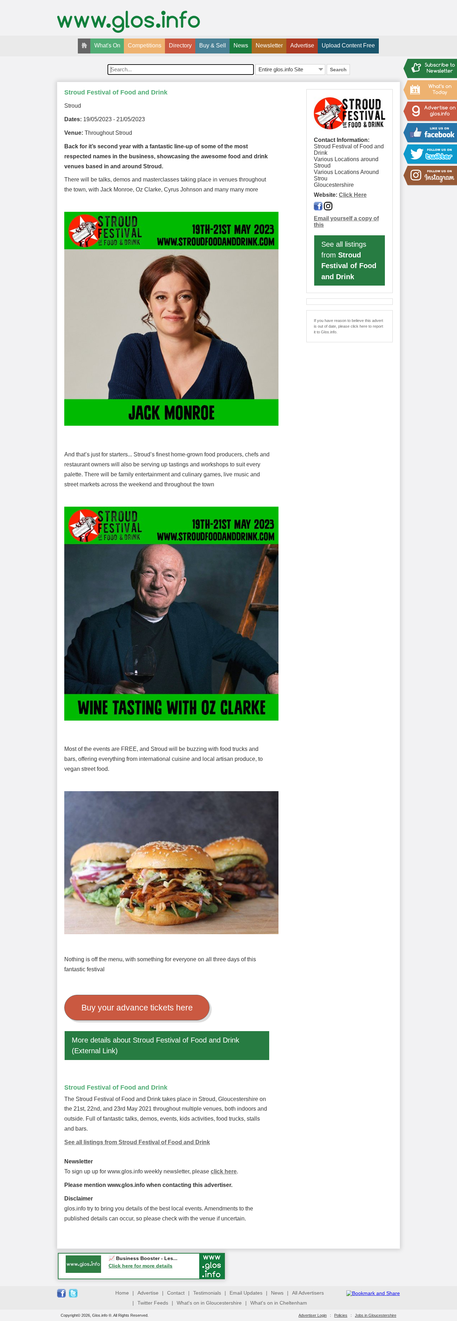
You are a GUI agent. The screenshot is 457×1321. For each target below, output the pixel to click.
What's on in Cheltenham (278, 1303)
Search (338, 69)
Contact (176, 1293)
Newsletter (269, 45)
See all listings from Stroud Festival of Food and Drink (137, 1142)
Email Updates (246, 1293)
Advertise (302, 45)
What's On (107, 45)
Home (122, 1293)
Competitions (144, 45)
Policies (340, 1315)
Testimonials (207, 1293)
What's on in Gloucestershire (209, 1303)
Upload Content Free (348, 45)
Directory (180, 45)
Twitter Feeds (152, 1303)
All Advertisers (308, 1293)
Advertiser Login (312, 1315)
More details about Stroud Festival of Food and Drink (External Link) (155, 1045)
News (240, 45)
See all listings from (348, 260)
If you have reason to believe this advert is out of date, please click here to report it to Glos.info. (348, 326)
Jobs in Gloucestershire (375, 1315)
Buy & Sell (212, 45)
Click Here (353, 195)
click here (224, 1171)
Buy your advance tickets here (137, 1007)
